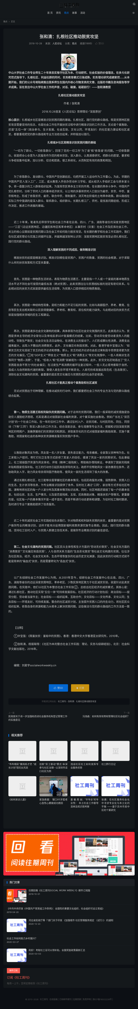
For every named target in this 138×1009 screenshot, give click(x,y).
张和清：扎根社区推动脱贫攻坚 (69, 36)
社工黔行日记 (108, 764)
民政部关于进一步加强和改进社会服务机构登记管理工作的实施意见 (37, 718)
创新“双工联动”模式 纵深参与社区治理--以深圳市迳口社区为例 (53, 767)
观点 (66, 12)
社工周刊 (69, 5)
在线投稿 (53, 999)
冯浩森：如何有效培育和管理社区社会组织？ (106, 716)
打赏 (80, 687)
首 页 (50, 12)
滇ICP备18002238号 (102, 999)
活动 (82, 12)
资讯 (58, 12)
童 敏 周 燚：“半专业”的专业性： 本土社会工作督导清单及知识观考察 (84, 803)
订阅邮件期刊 (65, 999)
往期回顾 (77, 999)
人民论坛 (57, 43)
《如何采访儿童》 (17, 799)
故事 (74, 12)
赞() (99, 43)
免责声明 (87, 999)
